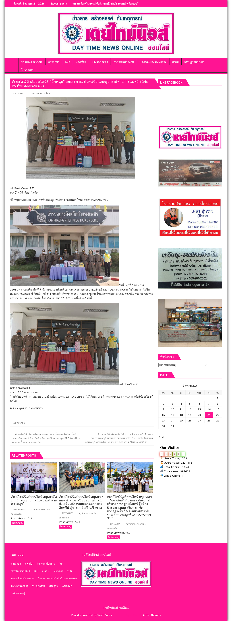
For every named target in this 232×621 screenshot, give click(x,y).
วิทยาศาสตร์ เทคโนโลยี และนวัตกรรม (57, 578)
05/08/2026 (19, 509)
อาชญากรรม (38, 586)
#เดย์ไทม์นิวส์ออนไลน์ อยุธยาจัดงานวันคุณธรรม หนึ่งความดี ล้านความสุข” (114, 3)
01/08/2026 (115, 523)
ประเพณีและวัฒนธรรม (22, 578)
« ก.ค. (161, 436)
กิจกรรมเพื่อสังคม (46, 563)
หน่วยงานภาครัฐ (19, 586)
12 (190, 409)
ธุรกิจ (69, 571)
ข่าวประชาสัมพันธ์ (20, 571)
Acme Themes (152, 615)
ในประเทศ (66, 586)
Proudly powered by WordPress (91, 615)
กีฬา (61, 563)
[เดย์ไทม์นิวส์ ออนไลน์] (13, 61)
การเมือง (28, 563)
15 (217, 409)
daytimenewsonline (40, 93)
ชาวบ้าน (46, 571)
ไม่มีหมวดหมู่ (19, 422)
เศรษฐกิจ (53, 586)
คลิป (36, 571)
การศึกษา (16, 563)
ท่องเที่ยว (58, 571)
